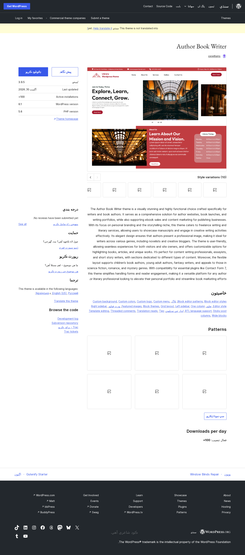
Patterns (182, 512)
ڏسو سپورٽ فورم (68, 247)
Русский (73, 293)
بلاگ (174, 301)
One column (198, 306)
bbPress (48, 506)
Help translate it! (99, 28)
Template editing (99, 310)
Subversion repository (65, 322)
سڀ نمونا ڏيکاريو (215, 416)
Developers (136, 506)
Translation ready (147, 310)
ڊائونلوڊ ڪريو (33, 72)
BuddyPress (46, 512)
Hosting (226, 506)
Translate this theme (66, 301)
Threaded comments (122, 310)
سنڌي (193, 532)
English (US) (59, 293)
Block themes (151, 306)
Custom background (105, 301)
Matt (50, 500)
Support (138, 500)
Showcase (180, 495)
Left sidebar (182, 306)
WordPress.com (44, 495)
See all (22, 224)
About (227, 495)
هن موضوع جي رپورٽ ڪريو (63, 271)
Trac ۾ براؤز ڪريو (68, 327)
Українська (42, 293)
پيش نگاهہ (65, 72)
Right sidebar (99, 306)
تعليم (209, 306)
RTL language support (198, 310)
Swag (94, 512)
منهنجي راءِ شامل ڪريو (65, 224)
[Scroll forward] (90, 177)
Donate (93, 506)
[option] (204, 353)
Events (95, 500)
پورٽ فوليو (114, 306)
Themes (226, 18)
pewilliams (214, 56)
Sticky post (220, 310)
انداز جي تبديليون (175, 310)
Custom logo (144, 301)
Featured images (132, 306)
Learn (139, 495)
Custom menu (161, 301)
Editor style (220, 306)
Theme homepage (67, 118)
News (227, 500)
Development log (68, 318)
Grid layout (167, 306)
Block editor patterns (190, 301)
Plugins (182, 506)
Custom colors (126, 301)
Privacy (226, 512)
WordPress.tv (133, 512)
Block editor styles (215, 301)
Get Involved (91, 495)
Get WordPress (17, 6)
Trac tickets (71, 331)
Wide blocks (219, 315)
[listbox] (157, 372)
